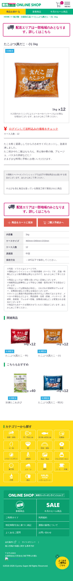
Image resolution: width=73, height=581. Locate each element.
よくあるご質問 (13, 532)
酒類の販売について (48, 525)
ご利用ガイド (12, 517)
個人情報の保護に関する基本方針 (19, 546)
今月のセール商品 (59, 11)
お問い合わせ (45, 532)
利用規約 (43, 517)
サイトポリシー (29, 542)
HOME (7, 17)
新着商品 (37, 11)
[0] (58, 5)
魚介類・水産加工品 (22, 17)
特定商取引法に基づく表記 (18, 525)
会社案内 (9, 542)
